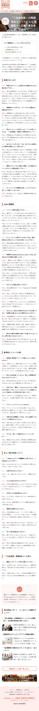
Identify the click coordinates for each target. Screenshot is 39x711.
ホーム (11, 689)
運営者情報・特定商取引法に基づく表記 (19, 694)
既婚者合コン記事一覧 (15, 11)
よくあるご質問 (9, 692)
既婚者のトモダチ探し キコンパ (5, 4)
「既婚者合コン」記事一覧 (22, 689)
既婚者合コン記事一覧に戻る (19, 669)
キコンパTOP (5, 11)
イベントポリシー (29, 692)
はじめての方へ (19, 692)
